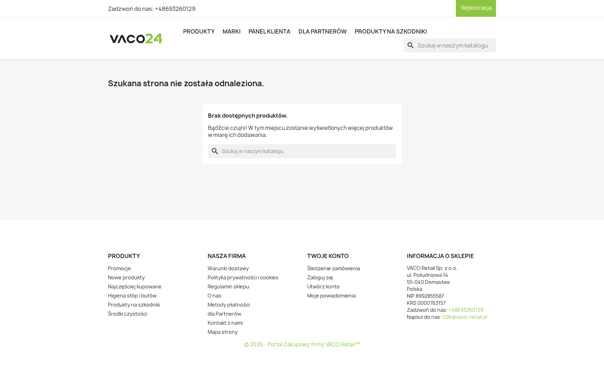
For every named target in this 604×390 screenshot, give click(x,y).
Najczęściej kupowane (134, 286)
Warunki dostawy (228, 268)
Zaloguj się (320, 277)
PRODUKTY (199, 31)
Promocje (119, 268)
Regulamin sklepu (228, 286)
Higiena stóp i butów (132, 295)
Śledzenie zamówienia (333, 268)
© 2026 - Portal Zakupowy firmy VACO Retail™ (302, 344)
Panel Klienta (269, 31)
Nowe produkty (126, 277)
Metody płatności (229, 304)
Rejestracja (476, 8)
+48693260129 (175, 9)
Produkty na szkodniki (391, 31)
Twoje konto (328, 256)
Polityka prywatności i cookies (243, 277)
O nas (214, 295)
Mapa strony (223, 332)
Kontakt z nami (225, 322)
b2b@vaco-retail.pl (465, 317)
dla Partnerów (323, 31)
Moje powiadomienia (331, 295)
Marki (231, 31)
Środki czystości (127, 313)
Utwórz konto (323, 286)
